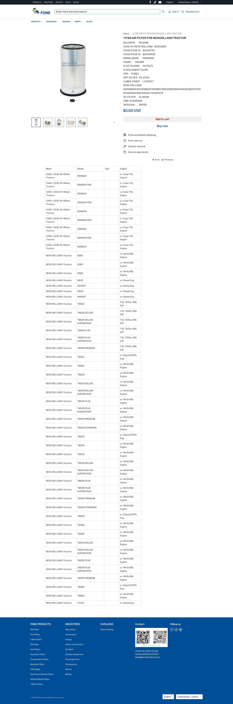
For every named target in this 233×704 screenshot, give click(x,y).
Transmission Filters (39, 659)
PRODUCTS (37, 2)
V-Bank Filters (36, 684)
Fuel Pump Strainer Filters (42, 674)
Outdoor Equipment (74, 654)
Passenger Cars (72, 659)
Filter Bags (35, 669)
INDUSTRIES (48, 2)
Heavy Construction (74, 644)
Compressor (71, 634)
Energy (68, 639)
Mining (68, 674)
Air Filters (34, 629)
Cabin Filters (36, 639)
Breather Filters (37, 664)
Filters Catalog (106, 629)
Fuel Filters (35, 649)
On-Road (69, 649)
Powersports (71, 664)
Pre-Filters (35, 634)
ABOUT (68, 2)
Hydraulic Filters (37, 654)
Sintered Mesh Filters (39, 679)
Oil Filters (34, 644)
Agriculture (70, 629)
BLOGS (76, 2)
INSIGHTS (59, 2)
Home (126, 33)
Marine (68, 669)
